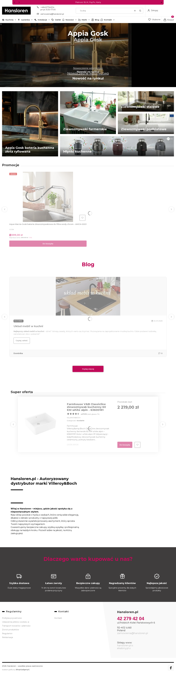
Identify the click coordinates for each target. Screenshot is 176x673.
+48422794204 (47, 7)
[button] (161, 2)
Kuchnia (9, 20)
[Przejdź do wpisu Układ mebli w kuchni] (88, 296)
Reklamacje (7, 637)
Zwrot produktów (10, 629)
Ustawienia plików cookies (14, 622)
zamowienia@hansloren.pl (52, 14)
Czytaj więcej (88, 369)
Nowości (70, 20)
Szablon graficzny (15, 670)
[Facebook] (171, 668)
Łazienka (25, 20)
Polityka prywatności (12, 618)
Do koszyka (48, 244)
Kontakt (108, 20)
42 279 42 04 (130, 618)
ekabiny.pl (123, 648)
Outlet (58, 20)
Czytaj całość (22, 340)
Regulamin (7, 633)
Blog (97, 20)
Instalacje (42, 20)
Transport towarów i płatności (16, 626)
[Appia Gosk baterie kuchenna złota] (88, 55)
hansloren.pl (124, 645)
